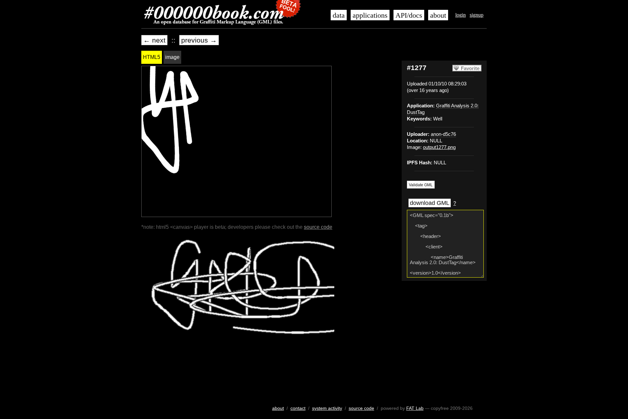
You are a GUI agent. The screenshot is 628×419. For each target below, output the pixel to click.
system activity (327, 408)
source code (318, 227)
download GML (429, 203)
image (172, 57)
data (339, 15)
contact (297, 408)
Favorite (470, 68)
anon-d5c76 (443, 134)
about (438, 15)
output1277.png (439, 147)
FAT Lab (415, 408)
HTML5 (151, 57)
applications (370, 15)
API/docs (408, 15)
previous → (199, 40)
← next (154, 40)
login (460, 15)
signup (476, 15)
